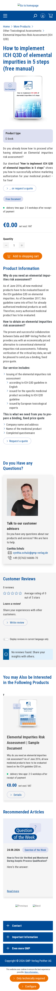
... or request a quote (21, 188)
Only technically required (30, 978)
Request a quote (18, 441)
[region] (28, 101)
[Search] (35, 15)
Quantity (8, 239)
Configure (30, 986)
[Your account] (42, 15)
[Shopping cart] (50, 15)
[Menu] (5, 16)
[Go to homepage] (28, 5)
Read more (13, 891)
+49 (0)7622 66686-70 (25, 558)
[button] (21, 905)
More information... (32, 972)
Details (17, 794)
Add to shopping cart (25, 256)
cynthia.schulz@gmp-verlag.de (30, 552)
